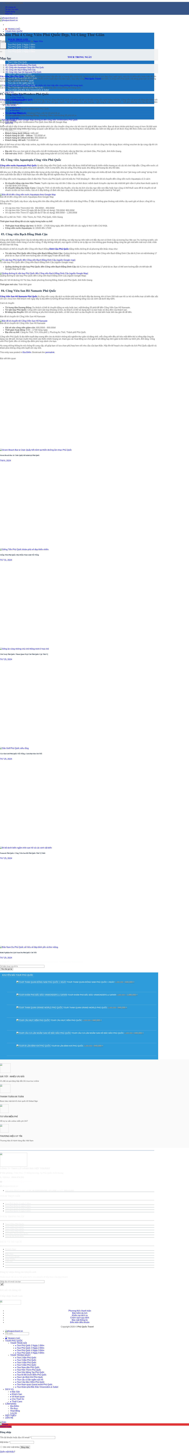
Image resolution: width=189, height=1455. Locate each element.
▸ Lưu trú (14, 118)
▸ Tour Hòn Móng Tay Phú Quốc (29, 1372)
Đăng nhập (25, 1447)
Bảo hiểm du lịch (79, 1313)
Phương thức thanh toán (80, 1311)
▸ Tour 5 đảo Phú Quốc (25, 1365)
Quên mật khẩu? (7, 1452)
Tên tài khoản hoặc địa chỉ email (15, 1437)
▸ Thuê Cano (16, 1401)
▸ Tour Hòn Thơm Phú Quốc (28, 1370)
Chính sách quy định (79, 1318)
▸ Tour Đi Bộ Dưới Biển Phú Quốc (30, 1375)
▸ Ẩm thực (15, 110)
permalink (49, 352)
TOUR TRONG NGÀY (80, 57)
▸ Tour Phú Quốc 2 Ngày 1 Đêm (29, 1345)
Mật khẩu (5, 1442)
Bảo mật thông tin (80, 1320)
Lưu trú (13, 1413)
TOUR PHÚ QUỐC (14, 1341)
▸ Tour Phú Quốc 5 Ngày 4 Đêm (29, 1353)
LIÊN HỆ (9, 1418)
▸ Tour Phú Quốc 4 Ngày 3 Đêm (29, 1350)
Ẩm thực (14, 1408)
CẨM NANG (10, 1404)
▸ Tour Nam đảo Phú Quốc (27, 1367)
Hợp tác (9, 1266)
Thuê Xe (9, 1252)
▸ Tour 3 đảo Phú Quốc (25, 1360)
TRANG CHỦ (13, 29)
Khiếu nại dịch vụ (80, 1315)
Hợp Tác (9, 14)
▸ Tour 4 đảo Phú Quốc (25, 1362)
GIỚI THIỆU (10, 1415)
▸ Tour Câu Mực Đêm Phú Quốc (29, 1382)
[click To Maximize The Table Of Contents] (3, 45)
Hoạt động (15, 1411)
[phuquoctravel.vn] (9, 19)
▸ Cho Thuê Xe (17, 97)
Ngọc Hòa (38, 41)
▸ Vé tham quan (17, 1397)
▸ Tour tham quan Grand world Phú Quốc (33, 1384)
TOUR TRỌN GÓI (18, 39)
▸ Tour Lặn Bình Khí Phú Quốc (29, 1377)
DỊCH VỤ (9, 1389)
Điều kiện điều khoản (79, 1322)
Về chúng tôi (10, 7)
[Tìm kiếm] (6, 1336)
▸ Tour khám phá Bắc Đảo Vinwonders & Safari (36, 1387)
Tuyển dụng (10, 11)
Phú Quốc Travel (93, 79)
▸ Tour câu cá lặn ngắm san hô (29, 1380)
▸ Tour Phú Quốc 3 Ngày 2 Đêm (29, 1348)
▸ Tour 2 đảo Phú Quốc (25, 1358)
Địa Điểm (27, 352)
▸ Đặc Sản (15, 1392)
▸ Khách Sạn (16, 1394)
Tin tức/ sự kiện (11, 9)
